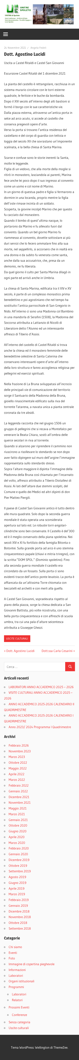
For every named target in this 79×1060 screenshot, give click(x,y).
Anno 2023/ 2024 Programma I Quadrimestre (40, 727)
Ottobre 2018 (18, 923)
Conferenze (19, 1015)
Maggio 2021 (18, 808)
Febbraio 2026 (19, 745)
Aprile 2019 (16, 888)
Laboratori (16, 975)
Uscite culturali (17, 638)
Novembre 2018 (20, 917)
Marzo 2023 (17, 757)
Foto (12, 958)
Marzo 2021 (17, 814)
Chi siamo (15, 947)
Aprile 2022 (16, 774)
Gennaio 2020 (18, 854)
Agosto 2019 (17, 877)
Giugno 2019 (17, 883)
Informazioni (17, 970)
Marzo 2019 (17, 894)
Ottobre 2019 (18, 865)
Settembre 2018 (20, 928)
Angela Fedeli (38, 47)
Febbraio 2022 (19, 785)
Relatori (17, 1000)
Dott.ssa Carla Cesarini (57, 651)
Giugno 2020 (17, 831)
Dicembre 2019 (19, 860)
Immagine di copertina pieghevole (31, 964)
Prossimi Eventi (19, 1007)
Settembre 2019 (20, 871)
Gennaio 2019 (18, 905)
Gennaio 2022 (18, 791)
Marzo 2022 (17, 780)
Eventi (13, 953)
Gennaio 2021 (18, 820)
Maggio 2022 (18, 768)
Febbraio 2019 (19, 900)
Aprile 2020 (17, 837)
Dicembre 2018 (19, 911)
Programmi (16, 987)
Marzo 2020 (17, 843)
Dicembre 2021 (19, 797)
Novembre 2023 (20, 751)
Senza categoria (19, 1022)
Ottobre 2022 (18, 762)
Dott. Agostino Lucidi (20, 651)
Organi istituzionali (21, 981)
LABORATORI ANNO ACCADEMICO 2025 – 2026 (41, 687)
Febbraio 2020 (19, 848)
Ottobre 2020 (18, 825)
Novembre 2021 (20, 802)
